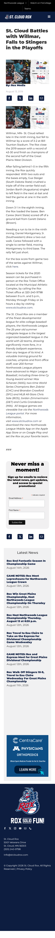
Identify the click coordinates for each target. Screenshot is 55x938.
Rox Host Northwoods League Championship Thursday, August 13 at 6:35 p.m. (27, 618)
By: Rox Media (15, 85)
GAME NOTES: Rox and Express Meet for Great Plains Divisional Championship (27, 657)
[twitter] (10, 828)
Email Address (16, 498)
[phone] (30, 828)
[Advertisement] (28, 717)
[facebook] (5, 828)
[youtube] (20, 828)
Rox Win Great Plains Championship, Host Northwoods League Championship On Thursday (26, 598)
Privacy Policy (24, 869)
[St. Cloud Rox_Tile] (27, 736)
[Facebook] (9, 98)
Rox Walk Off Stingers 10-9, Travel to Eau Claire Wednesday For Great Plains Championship (26, 677)
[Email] (41, 98)
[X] (20, 98)
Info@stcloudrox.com (16, 854)
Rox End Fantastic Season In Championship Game (26, 562)
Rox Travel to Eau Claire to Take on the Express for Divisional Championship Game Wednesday (25, 638)
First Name (14, 510)
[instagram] (15, 828)
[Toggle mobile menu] (49, 16)
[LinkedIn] (31, 98)
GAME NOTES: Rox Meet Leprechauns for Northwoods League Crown (27, 578)
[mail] (25, 828)
